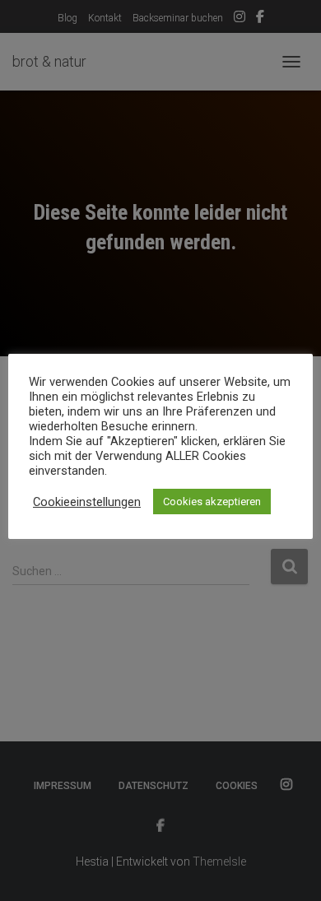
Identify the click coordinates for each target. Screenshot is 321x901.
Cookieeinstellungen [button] (87, 502)
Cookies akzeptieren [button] (212, 501)
